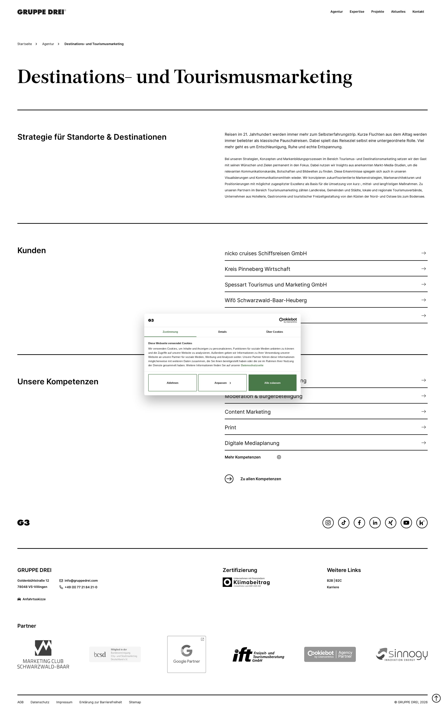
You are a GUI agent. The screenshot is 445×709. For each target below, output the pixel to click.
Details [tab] (222, 331)
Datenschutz (40, 702)
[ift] (258, 654)
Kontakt (418, 11)
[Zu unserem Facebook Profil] (359, 522)
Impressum (64, 702)
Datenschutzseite (252, 365)
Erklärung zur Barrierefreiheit (100, 702)
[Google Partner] (186, 654)
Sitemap (135, 702)
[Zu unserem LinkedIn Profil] (375, 522)
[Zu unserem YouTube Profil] (406, 522)
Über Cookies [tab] (274, 331)
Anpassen (221, 382)
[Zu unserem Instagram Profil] (328, 522)
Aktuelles (398, 11)
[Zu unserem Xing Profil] (390, 522)
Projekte (377, 11)
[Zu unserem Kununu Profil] (422, 522)
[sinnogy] (402, 654)
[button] (253, 457)
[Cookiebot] (330, 654)
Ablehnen (172, 382)
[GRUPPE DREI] (23, 523)
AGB (20, 702)
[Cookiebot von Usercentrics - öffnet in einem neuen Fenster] (281, 320)
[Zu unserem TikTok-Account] (343, 522)
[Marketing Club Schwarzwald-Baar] (43, 654)
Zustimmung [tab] (170, 331)
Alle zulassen (272, 382)
